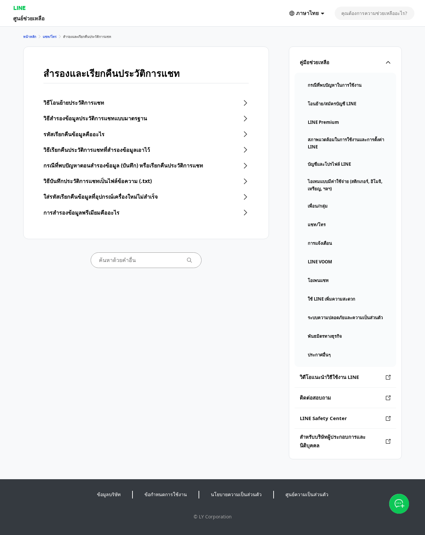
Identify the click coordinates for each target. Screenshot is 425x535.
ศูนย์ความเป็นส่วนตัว (307, 494)
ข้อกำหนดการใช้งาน (165, 494)
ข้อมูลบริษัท (109, 494)
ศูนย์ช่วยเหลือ (29, 18)
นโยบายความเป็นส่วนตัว (236, 494)
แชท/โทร (49, 36)
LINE (19, 7)
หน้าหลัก (29, 36)
